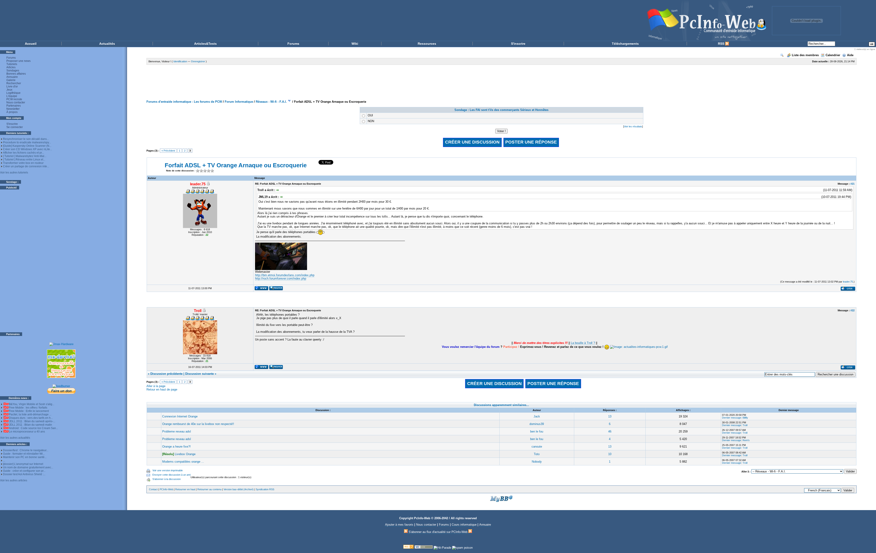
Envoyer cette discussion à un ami (171, 474)
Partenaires (13, 105)
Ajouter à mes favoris (399, 524)
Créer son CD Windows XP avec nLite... (27, 149)
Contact (153, 489)
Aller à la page (155, 386)
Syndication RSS (265, 489)
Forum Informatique (239, 101)
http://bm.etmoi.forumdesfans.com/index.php (284, 275)
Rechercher (13, 83)
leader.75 (848, 281)
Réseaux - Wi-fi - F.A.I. (271, 101)
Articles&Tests (205, 43)
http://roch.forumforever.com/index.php (280, 278)
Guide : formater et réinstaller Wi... (24, 453)
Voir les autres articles (13, 480)
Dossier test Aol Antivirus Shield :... (24, 474)
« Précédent (168, 150)
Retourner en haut (185, 489)
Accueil (30, 43)
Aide (850, 55)
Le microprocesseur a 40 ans (27, 431)
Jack (537, 416)
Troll (745, 425)
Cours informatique (464, 524)
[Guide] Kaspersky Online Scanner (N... (27, 145)
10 (609, 454)
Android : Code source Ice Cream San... (33, 428)
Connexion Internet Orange (180, 416)
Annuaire (12, 77)
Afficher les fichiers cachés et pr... (23, 152)
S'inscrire (518, 43)
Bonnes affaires (16, 73)
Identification (180, 61)
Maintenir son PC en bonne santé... (25, 457)
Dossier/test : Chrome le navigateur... (25, 450)
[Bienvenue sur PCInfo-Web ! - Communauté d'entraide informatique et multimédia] (392, 20)
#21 (852, 183)
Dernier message (731, 417)
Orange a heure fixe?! (176, 446)
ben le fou (536, 431)
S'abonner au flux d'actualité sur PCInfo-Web (438, 532)
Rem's (746, 440)
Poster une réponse (531, 142)
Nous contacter (15, 102)
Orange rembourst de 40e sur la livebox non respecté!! (198, 424)
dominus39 (536, 424)
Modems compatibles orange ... (183, 461)
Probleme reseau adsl (176, 431)
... (4, 460)
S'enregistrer (198, 61)
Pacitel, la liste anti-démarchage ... (30, 414)
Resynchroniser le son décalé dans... (26, 139)
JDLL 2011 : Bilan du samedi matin (30, 424)
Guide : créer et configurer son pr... (24, 470)
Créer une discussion (472, 142)
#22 (852, 310)
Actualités (107, 43)
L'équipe (11, 96)
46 (609, 431)
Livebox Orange (185, 454)
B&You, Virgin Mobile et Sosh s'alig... (31, 404)
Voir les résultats (633, 126)
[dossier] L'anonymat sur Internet (23, 464)
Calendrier (833, 55)
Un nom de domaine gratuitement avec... (28, 467)
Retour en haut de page (161, 389)
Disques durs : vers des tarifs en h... (31, 417)
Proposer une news (18, 61)
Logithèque (13, 92)
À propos (12, 112)
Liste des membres (805, 55)
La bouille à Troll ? (583, 343)
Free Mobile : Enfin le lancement (29, 411)
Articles (11, 67)
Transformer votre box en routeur (23, 163)
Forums (293, 43)
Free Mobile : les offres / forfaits (28, 407)
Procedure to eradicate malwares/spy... (27, 142)
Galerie (11, 80)
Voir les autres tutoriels (14, 172)
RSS (721, 43)
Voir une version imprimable (167, 470)
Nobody (537, 461)
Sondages (12, 70)
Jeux (9, 89)
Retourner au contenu (209, 489)
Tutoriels (11, 64)
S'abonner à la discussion (166, 479)
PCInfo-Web (166, 489)
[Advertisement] (61, 260)
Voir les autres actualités (15, 437)
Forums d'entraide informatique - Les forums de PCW (184, 101)
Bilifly (745, 417)
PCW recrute (14, 99)
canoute (537, 446)
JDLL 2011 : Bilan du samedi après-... (32, 421)
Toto (537, 454)
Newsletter (13, 108)
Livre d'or (12, 86)
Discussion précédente (166, 373)
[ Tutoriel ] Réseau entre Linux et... (24, 159)
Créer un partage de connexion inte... (26, 166)
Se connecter (14, 127)
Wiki (355, 43)
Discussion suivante (199, 373)
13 (609, 416)
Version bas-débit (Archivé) (239, 489)
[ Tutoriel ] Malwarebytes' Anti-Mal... (24, 156)
